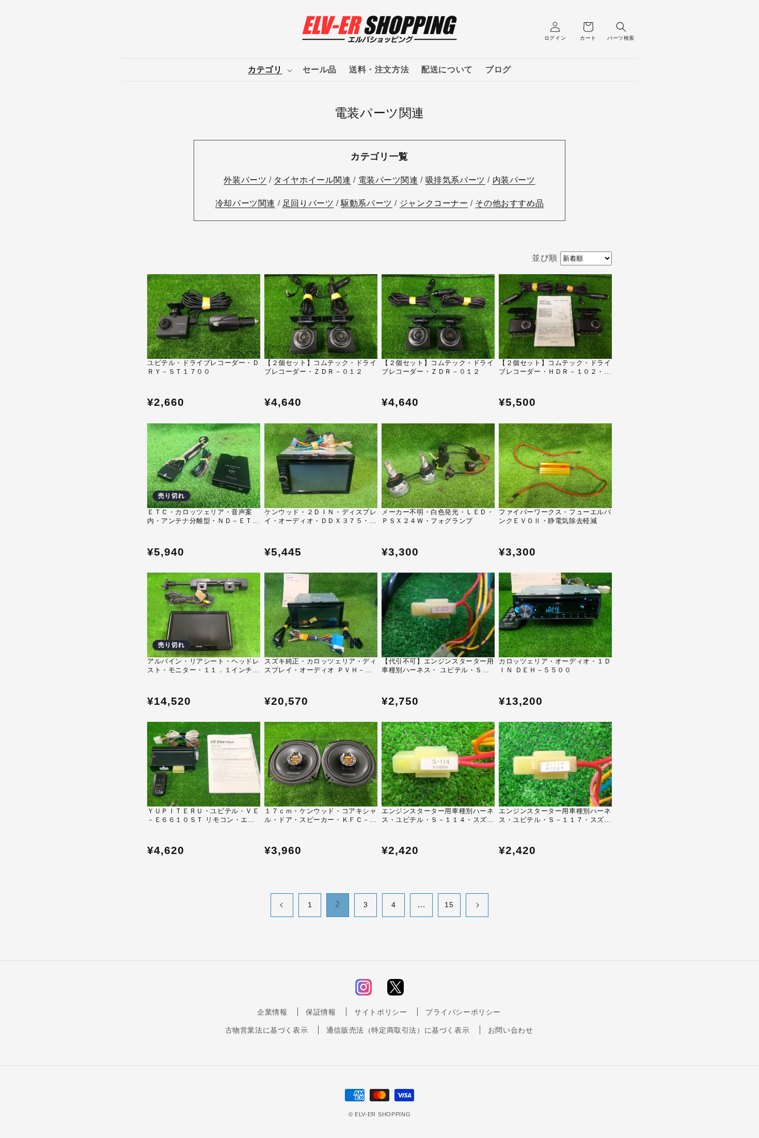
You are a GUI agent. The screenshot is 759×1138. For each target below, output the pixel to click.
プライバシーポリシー (463, 1012)
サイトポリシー (380, 1012)
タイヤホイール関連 (312, 180)
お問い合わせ (510, 1030)
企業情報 (272, 1012)
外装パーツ (245, 180)
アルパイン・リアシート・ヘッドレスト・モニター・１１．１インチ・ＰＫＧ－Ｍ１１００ (203, 666)
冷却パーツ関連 (245, 203)
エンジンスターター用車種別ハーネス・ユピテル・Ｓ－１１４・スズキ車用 (438, 816)
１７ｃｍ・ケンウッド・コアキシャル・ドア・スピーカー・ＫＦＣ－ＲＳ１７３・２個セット (320, 816)
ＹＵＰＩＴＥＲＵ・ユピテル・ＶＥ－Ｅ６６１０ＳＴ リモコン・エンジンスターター (203, 816)
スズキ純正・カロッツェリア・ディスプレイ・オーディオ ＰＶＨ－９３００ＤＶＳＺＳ (320, 666)
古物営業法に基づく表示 (266, 1030)
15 (449, 904)
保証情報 (321, 1012)
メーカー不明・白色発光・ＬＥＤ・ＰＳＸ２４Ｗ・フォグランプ (438, 516)
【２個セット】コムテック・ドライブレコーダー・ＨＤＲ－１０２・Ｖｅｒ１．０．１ (555, 367)
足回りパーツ (308, 203)
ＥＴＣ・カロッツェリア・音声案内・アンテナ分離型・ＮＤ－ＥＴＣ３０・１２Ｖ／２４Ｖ (203, 517)
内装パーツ (514, 180)
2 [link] (337, 904)
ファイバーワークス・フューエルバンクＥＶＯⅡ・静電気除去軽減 (555, 516)
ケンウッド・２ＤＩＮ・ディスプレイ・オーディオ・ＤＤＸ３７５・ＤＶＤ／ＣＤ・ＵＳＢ (320, 517)
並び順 (545, 258)
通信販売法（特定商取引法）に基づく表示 (397, 1030)
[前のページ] (282, 905)
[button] (269, 70)
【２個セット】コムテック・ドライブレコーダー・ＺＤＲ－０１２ (320, 367)
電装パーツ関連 (388, 180)
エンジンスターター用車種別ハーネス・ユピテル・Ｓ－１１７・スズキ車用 (555, 816)
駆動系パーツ (366, 203)
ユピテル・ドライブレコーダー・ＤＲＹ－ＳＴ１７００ (203, 367)
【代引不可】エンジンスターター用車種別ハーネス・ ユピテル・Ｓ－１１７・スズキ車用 (438, 666)
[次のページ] (477, 905)
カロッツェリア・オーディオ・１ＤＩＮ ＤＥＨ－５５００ (555, 665)
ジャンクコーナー (434, 203)
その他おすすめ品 (509, 203)
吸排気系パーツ (455, 180)
